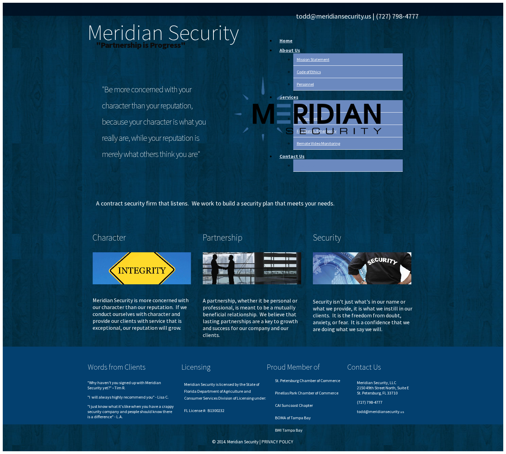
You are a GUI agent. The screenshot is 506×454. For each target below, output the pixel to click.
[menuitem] (341, 40)
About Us (290, 50)
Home (286, 41)
